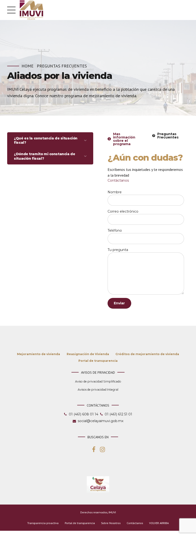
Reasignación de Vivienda (88, 354)
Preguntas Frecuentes (62, 66)
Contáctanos (118, 180)
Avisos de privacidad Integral (98, 389)
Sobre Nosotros (110, 523)
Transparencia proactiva (43, 523)
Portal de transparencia (98, 360)
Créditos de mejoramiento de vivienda (147, 354)
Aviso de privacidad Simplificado (98, 381)
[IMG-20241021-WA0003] (97, 484)
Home (27, 66)
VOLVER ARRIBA (159, 523)
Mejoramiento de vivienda (38, 354)
